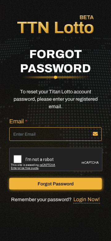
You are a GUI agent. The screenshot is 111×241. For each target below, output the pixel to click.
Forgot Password (56, 183)
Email (18, 121)
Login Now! (86, 199)
